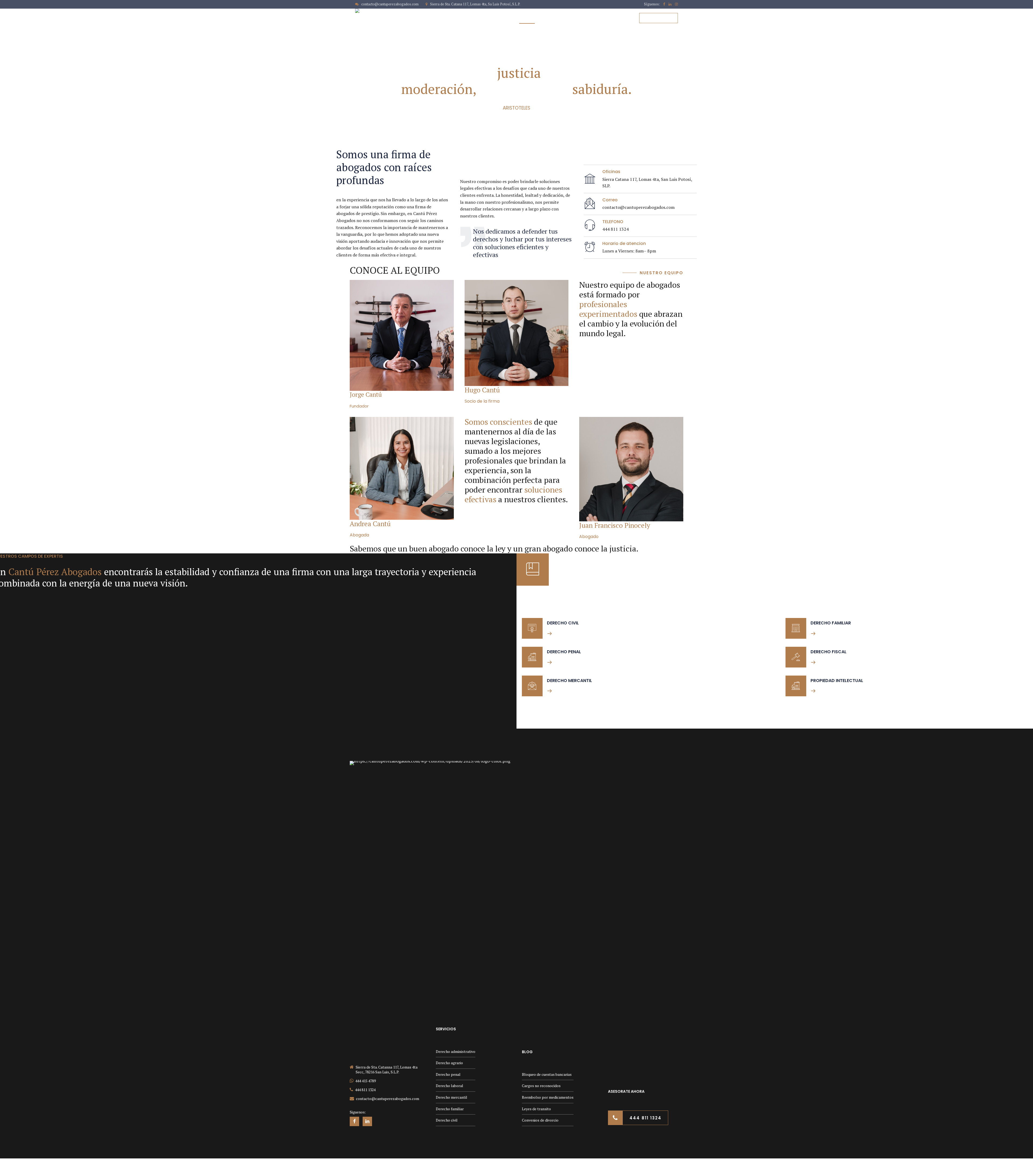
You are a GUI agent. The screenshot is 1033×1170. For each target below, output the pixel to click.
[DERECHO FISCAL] (796, 657)
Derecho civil (447, 1120)
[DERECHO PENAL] (532, 657)
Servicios (593, 18)
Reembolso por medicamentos (548, 1097)
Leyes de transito (536, 1108)
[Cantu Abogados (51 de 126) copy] (402, 335)
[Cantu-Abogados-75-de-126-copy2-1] (631, 469)
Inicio (500, 18)
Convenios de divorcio (540, 1120)
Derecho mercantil (451, 1097)
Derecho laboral (449, 1085)
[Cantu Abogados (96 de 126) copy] (402, 468)
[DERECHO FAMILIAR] (796, 628)
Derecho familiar (450, 1108)
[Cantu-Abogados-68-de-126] (517, 333)
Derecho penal (448, 1074)
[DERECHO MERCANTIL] (532, 686)
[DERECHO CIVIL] (532, 628)
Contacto (559, 18)
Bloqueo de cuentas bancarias (547, 1074)
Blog (621, 18)
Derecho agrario (449, 1062)
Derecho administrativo (455, 1051)
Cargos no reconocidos (541, 1085)
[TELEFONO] (590, 225)
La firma (527, 18)
